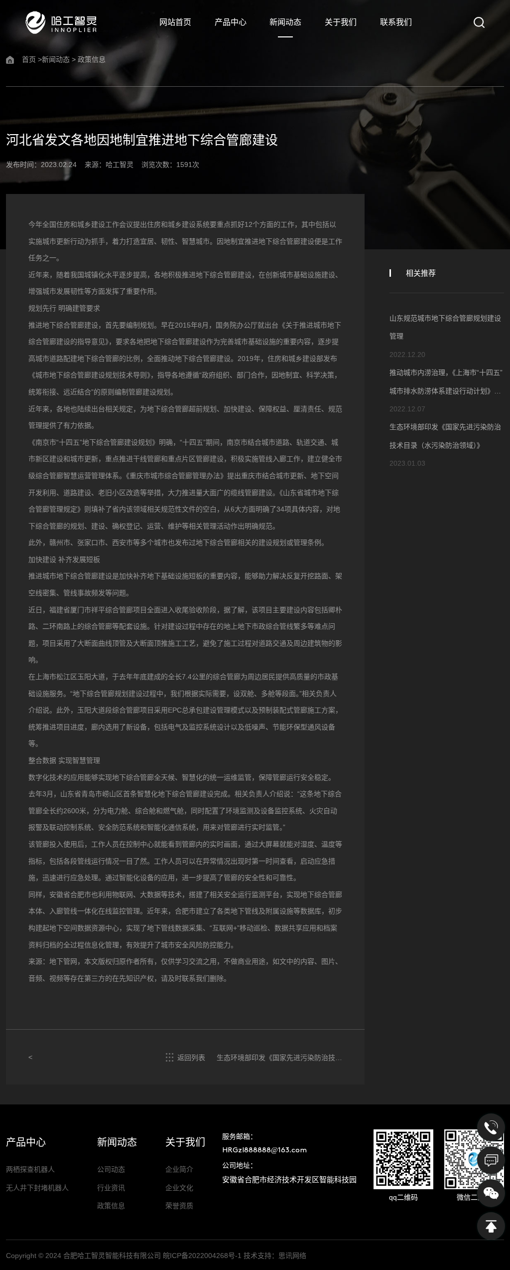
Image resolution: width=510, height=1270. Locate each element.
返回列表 (189, 1058)
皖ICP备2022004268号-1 (202, 1256)
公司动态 (111, 1169)
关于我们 (341, 22)
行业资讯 (111, 1188)
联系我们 (396, 22)
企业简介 (179, 1169)
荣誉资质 (179, 1206)
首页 (29, 59)
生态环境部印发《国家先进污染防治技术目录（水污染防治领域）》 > (279, 1058)
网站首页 (175, 22)
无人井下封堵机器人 (37, 1188)
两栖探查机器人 (30, 1169)
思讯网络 (292, 1256)
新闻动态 (285, 22)
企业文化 (179, 1188)
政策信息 (92, 59)
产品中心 (231, 22)
